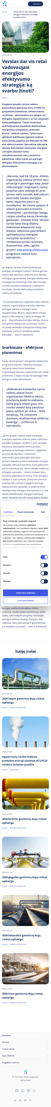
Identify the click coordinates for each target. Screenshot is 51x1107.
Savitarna (37, 4)
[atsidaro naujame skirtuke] (36, 1100)
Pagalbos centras (11, 1062)
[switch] (44, 565)
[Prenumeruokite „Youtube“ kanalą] (22, 1091)
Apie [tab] (43, 512)
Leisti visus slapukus (25, 593)
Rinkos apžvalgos (18, 708)
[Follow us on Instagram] (34, 1091)
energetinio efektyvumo (32, 249)
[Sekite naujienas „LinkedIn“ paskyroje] (28, 1091)
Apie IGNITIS (8, 1055)
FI (30, 1100)
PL (20, 1100)
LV (15, 1100)
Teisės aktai (8, 1049)
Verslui (4, 12)
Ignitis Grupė (25, 1080)
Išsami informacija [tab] (25, 512)
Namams (6, 1035)
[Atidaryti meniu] (46, 3)
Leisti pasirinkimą (26, 600)
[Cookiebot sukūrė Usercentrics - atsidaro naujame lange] (36, 504)
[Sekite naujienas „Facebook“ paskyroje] (16, 1091)
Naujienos (14, 770)
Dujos (10, 11)
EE (25, 1100)
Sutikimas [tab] (8, 512)
